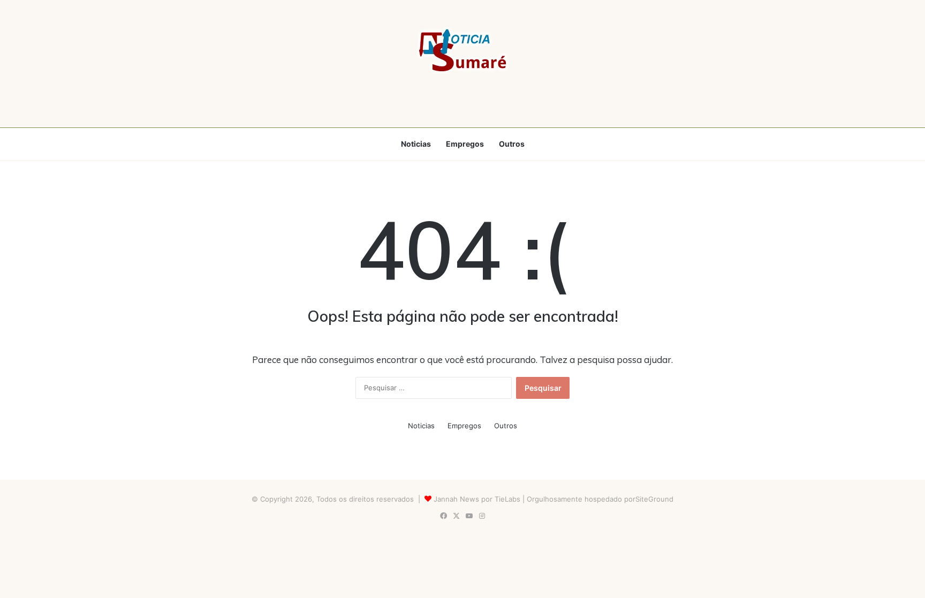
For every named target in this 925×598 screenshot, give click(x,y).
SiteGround (654, 499)
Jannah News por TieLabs (477, 499)
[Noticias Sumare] (462, 50)
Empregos (465, 143)
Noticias (416, 143)
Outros (512, 143)
